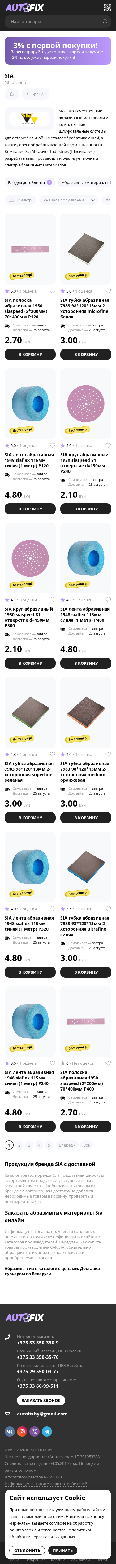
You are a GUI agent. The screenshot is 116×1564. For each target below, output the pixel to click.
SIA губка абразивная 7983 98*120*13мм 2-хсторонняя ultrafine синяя (84, 926)
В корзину (30, 354)
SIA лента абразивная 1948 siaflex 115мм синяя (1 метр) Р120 (29, 460)
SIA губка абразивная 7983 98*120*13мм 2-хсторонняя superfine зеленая (29, 771)
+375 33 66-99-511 (38, 1386)
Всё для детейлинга (29, 182)
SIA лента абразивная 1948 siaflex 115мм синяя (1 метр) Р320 (29, 923)
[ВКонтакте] (10, 1431)
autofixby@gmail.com (42, 1413)
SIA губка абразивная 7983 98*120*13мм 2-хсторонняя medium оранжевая (84, 771)
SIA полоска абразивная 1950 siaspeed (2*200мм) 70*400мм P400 (81, 1080)
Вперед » (67, 1145)
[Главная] (12, 94)
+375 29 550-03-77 (38, 1371)
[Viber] (34, 1431)
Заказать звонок (41, 1400)
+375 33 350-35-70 (38, 1357)
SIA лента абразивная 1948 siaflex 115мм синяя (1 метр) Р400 (85, 614)
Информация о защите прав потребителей (46, 1483)
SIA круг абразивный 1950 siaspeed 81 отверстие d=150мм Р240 (84, 463)
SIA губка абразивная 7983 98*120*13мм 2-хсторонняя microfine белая (84, 308)
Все (86, 1145)
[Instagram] (22, 1431)
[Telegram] (47, 1431)
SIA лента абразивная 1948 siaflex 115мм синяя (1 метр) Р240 (29, 1077)
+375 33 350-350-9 (38, 1342)
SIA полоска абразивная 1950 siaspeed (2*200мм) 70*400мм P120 (26, 308)
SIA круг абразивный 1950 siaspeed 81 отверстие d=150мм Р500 (29, 617)
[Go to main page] (25, 7)
